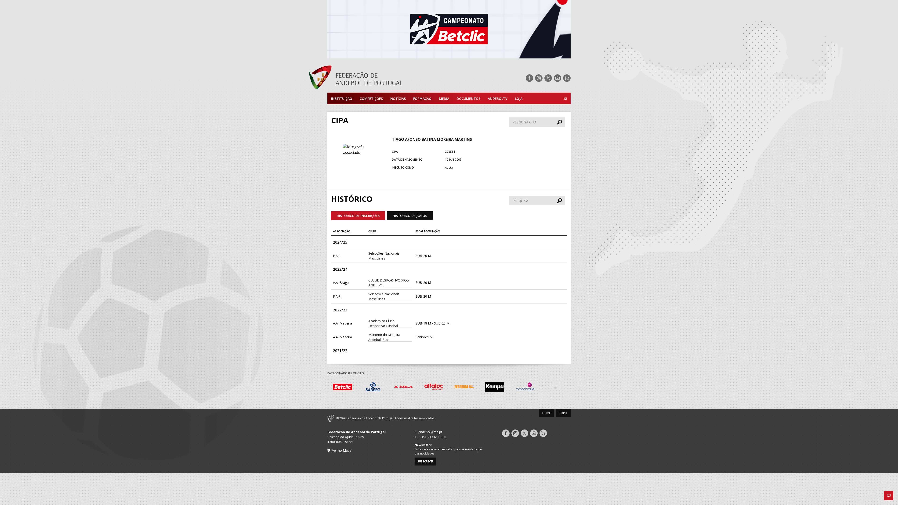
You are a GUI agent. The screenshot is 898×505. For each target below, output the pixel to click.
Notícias (398, 98)
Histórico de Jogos (410, 215)
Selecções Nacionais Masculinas (383, 255)
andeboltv (497, 98)
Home (546, 413)
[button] (888, 495)
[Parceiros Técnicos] (555, 387)
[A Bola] (403, 387)
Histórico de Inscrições (358, 215)
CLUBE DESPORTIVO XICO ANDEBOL (388, 282)
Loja (518, 98)
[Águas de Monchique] (525, 387)
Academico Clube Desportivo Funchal (383, 323)
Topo (563, 413)
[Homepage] (374, 78)
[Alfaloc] (433, 387)
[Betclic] (342, 388)
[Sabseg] (373, 387)
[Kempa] (494, 387)
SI (565, 98)
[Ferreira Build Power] (464, 387)
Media (444, 98)
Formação (422, 98)
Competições (371, 98)
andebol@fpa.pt (430, 432)
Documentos (468, 98)
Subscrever (425, 461)
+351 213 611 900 (432, 437)
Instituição (341, 98)
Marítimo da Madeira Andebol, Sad (384, 337)
